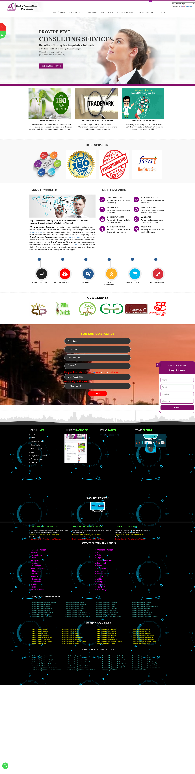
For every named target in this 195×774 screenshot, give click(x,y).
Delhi (98, 555)
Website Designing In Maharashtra (76, 614)
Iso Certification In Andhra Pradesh (145, 641)
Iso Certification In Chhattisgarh (73, 637)
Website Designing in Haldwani (41, 614)
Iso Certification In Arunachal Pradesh (110, 641)
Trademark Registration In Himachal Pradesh (146, 668)
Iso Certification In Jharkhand (143, 637)
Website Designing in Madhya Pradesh (43, 603)
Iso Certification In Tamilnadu (107, 633)
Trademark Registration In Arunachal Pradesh (46, 670)
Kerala (99, 565)
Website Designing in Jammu (75, 603)
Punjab (99, 576)
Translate (188, 6)
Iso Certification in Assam (39, 631)
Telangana (101, 581)
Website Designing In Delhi (74, 610)
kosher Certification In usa (106, 643)
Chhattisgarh (37, 555)
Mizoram (36, 573)
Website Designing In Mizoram (41, 605)
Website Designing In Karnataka (107, 610)
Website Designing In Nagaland (76, 605)
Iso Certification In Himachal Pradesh (74, 641)
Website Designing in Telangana (41, 616)
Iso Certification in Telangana (40, 639)
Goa (34, 557)
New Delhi (100, 573)
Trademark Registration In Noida (112, 668)
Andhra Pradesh (39, 549)
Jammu (35, 563)
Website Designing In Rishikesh (141, 603)
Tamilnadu (36, 581)
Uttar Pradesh (38, 589)
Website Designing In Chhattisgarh (76, 612)
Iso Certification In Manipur (71, 639)
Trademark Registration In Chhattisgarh (144, 664)
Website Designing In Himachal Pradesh (109, 616)
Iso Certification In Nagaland (107, 631)
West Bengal (101, 589)
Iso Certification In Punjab (39, 633)
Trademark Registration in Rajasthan (113, 656)
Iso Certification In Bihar (70, 631)
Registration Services (126, 12)
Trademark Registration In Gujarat (79, 662)
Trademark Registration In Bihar (78, 658)
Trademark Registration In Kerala (78, 664)
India (34, 586)
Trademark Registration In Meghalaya (114, 666)
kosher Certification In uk (142, 643)
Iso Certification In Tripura (142, 633)
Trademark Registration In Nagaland (113, 658)
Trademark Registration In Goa (78, 668)
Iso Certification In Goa (38, 643)
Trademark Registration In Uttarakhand (144, 666)
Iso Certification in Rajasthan (107, 629)
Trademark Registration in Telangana (43, 666)
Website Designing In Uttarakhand (107, 612)
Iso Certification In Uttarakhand (144, 639)
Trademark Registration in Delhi (41, 656)
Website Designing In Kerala (140, 610)
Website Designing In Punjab (140, 605)
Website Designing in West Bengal (42, 612)
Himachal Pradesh (104, 560)
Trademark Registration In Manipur (79, 666)
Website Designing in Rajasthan (41, 608)
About (63, 12)
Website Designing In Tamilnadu (107, 608)
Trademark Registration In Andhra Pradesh (81, 670)
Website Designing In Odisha (106, 605)
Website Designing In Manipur (106, 614)
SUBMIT (177, 407)
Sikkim (99, 578)
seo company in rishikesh (109, 670)
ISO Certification (76, 12)
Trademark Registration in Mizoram (143, 656)
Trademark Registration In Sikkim (78, 660)
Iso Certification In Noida (71, 643)
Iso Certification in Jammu (71, 629)
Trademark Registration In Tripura (142, 660)
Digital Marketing (146, 12)
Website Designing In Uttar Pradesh (77, 616)
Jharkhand (101, 563)
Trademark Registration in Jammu (78, 656)
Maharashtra (102, 568)
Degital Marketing (37, 459)
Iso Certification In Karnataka (107, 635)
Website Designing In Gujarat (106, 607)
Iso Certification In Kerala (106, 637)
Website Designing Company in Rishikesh (144, 616)
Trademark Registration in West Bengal (144, 662)
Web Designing (107, 12)
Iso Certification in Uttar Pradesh (41, 641)
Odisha (35, 576)
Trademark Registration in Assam (42, 658)
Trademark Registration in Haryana (42, 662)
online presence (75, 237)
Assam (35, 552)
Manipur (100, 571)
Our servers (75, 244)
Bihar (98, 552)
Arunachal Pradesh (104, 549)
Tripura (35, 584)
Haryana (35, 560)
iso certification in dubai (139, 670)
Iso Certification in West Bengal (144, 635)
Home (54, 12)
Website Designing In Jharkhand (141, 612)
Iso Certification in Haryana (40, 635)
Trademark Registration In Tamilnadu (113, 660)
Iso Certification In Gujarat (71, 635)
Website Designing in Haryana (40, 610)
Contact (161, 12)
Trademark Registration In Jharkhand (113, 664)
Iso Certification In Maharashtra (41, 637)
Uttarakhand (101, 584)
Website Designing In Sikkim (75, 608)
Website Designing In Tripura (140, 608)
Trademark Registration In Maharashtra (43, 664)
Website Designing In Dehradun (107, 603)
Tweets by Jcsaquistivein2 (109, 435)
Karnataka (36, 565)
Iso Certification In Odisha (142, 631)
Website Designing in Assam (40, 607)
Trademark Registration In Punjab (42, 660)
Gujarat (99, 557)
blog (32, 452)
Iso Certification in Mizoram (142, 629)
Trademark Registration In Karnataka (113, 662)
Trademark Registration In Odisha (142, 658)
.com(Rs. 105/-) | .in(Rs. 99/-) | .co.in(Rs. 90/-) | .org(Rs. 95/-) (33, 84)
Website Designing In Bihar (74, 607)
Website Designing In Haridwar (141, 614)
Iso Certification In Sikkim (71, 633)
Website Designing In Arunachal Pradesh (144, 607)
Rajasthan (36, 578)
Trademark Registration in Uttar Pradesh (44, 668)
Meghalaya (37, 571)
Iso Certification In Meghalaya (107, 639)
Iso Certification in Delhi (39, 629)
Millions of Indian (36, 232)
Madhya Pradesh (39, 568)
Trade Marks (92, 12)
